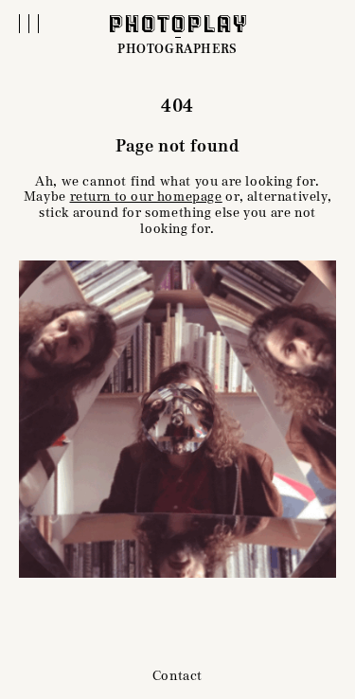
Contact (177, 676)
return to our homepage (146, 196)
